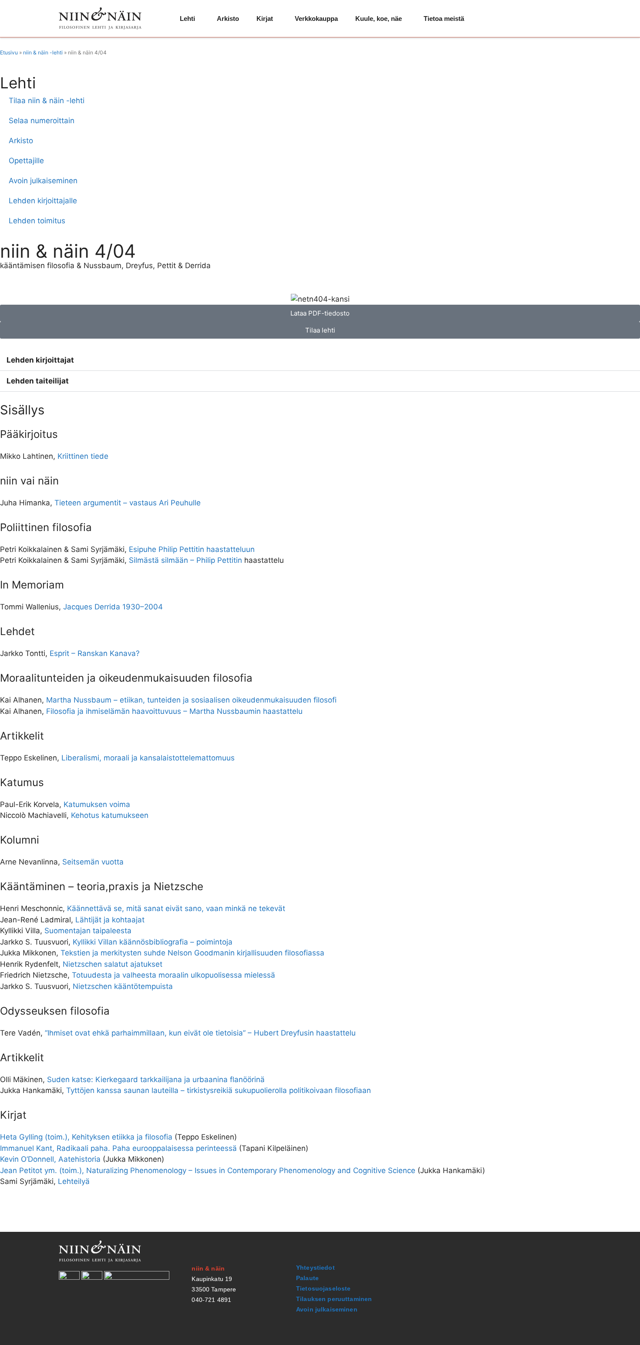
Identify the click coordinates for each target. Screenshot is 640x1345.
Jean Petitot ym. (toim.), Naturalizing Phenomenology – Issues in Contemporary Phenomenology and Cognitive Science (207, 1170)
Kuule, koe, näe (378, 18)
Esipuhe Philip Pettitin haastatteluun (192, 549)
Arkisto (228, 18)
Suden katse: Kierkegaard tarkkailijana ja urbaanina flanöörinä (156, 1079)
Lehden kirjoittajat (40, 360)
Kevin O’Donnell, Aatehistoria (50, 1159)
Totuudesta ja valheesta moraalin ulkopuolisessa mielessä (173, 975)
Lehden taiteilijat (38, 381)
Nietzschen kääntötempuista (123, 986)
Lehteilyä (74, 1181)
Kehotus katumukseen (109, 815)
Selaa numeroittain (41, 120)
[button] (320, 360)
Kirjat (264, 18)
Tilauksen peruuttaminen (334, 1298)
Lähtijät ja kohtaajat (110, 919)
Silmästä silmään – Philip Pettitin (185, 560)
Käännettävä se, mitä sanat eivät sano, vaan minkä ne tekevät (176, 908)
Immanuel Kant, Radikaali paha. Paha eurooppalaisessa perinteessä (118, 1148)
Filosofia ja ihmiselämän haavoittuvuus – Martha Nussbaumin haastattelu (174, 711)
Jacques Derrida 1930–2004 (113, 606)
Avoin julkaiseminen (43, 180)
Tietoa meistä (444, 18)
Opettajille (26, 160)
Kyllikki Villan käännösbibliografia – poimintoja (152, 942)
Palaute (307, 1277)
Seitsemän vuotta (93, 861)
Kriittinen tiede (82, 456)
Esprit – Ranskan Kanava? (95, 653)
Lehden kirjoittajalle (43, 200)
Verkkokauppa (316, 18)
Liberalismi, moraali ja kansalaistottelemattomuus (148, 757)
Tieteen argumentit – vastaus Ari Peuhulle (127, 502)
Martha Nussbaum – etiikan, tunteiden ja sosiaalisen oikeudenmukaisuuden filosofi (191, 700)
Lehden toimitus (37, 220)
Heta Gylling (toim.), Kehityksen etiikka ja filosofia (86, 1137)
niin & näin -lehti (43, 52)
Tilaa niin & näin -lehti (46, 100)
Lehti (187, 18)
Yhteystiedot (315, 1267)
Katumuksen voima (97, 804)
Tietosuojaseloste (323, 1288)
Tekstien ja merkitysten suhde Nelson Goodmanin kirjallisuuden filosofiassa (192, 952)
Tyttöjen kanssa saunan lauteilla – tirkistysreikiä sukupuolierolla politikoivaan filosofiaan (218, 1090)
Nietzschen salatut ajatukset (112, 964)
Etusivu (9, 52)
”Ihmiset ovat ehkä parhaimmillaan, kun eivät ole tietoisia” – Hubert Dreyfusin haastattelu (200, 1033)
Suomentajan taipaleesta (87, 930)
